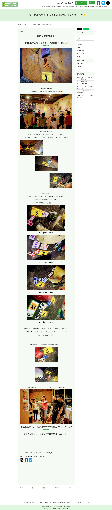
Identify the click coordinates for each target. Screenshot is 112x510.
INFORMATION (94, 6)
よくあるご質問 (85, 6)
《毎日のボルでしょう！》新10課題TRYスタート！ (85, 96)
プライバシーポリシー (82, 53)
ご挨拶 (53, 6)
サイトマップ (80, 56)
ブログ (105, 6)
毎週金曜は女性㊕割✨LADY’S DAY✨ (64, 488)
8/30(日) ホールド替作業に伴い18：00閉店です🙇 (85, 78)
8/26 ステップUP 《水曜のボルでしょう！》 (85, 87)
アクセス (101, 6)
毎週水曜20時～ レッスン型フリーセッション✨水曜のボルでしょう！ (36, 488)
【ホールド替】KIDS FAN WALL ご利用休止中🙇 (85, 91)
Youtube (92, 2)
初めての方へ (59, 6)
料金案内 (78, 6)
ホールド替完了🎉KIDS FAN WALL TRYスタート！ (84, 82)
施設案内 (48, 6)
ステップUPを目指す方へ (69, 6)
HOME (43, 6)
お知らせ (26, 24)
